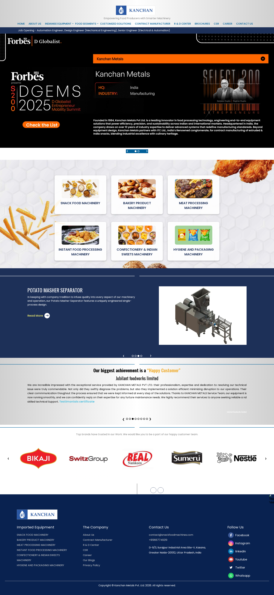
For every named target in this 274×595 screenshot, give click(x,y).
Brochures (202, 24)
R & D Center (182, 24)
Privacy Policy (91, 565)
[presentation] (127, 150)
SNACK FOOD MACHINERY (32, 535)
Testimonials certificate (77, 401)
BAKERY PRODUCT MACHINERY (35, 540)
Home (21, 24)
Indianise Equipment (58, 24)
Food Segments (85, 24)
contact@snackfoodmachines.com (171, 535)
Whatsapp (242, 576)
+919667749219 (158, 540)
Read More (35, 316)
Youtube (240, 559)
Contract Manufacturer (152, 24)
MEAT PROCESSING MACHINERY (36, 545)
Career (227, 24)
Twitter (239, 567)
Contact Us (244, 24)
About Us (35, 24)
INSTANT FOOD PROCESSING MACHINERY (42, 550)
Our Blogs (89, 560)
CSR (216, 24)
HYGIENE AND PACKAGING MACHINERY (40, 565)
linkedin (240, 551)
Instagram (242, 543)
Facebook (241, 535)
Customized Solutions (115, 24)
